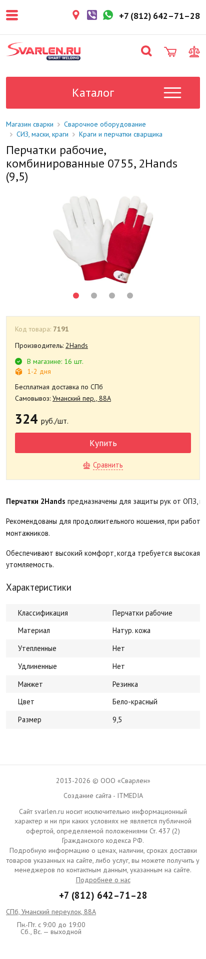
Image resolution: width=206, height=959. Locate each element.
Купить (103, 443)
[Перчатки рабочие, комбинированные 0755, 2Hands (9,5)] (103, 240)
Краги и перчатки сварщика (120, 134)
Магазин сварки (30, 124)
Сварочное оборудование (105, 124)
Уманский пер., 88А (81, 398)
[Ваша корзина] (170, 51)
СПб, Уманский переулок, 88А (51, 911)
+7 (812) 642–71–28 (103, 895)
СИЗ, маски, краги (42, 134)
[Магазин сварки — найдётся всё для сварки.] (43, 51)
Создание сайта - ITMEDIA (103, 795)
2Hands (77, 345)
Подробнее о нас (103, 879)
